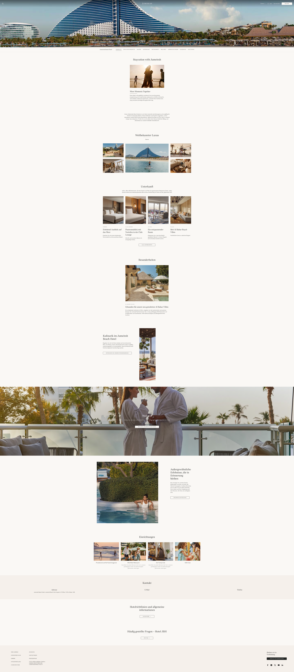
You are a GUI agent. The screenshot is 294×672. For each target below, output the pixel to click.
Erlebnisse (183, 49)
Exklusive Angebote (129, 49)
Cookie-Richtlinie (15, 665)
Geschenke (191, 49)
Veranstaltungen (173, 49)
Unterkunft (146, 49)
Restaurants (155, 49)
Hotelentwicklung (16, 662)
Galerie (139, 49)
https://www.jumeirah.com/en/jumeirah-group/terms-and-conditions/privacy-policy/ (37, 663)
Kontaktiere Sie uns (16, 655)
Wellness (163, 49)
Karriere (13, 658)
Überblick (119, 49)
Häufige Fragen (33, 655)
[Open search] (3, 4)
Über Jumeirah (14, 652)
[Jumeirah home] (147, 4)
